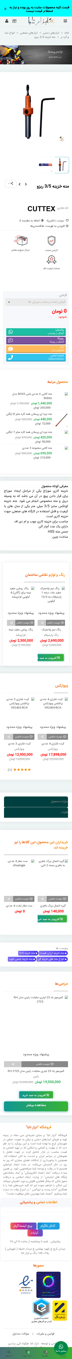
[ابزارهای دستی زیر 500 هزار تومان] (36, 54)
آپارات (34, 1228)
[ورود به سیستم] (7, 21)
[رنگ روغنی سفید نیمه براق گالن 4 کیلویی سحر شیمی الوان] (51, 597)
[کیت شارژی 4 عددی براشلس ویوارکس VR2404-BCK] (53, 710)
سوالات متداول (20, 1329)
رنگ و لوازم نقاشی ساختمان (45, 571)
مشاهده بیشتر (36, 1101)
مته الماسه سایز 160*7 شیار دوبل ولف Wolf (30, 448)
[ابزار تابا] (36, 21)
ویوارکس (61, 681)
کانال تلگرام (48, 1221)
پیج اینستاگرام (23, 1221)
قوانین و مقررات (45, 1329)
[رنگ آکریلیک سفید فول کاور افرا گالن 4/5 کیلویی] (20, 597)
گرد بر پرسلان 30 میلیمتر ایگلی (35, 394)
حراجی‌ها (61, 980)
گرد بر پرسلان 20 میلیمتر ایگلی (35, 410)
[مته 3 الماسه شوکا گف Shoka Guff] (26, 185)
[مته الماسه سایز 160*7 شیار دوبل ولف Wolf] (61, 446)
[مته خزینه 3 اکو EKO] (19, 185)
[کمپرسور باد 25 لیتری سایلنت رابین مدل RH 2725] (36, 1023)
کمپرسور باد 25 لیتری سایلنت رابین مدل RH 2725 (36, 1067)
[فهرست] (65, 21)
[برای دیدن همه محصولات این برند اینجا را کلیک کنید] (41, 208)
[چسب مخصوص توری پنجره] (19, 872)
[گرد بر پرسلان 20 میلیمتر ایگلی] (61, 410)
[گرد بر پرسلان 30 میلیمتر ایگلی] (61, 394)
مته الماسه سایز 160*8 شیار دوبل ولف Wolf (30, 428)
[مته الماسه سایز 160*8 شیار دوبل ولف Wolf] (61, 426)
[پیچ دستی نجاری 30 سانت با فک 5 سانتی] (53, 872)
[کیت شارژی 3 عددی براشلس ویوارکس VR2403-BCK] (19, 710)
